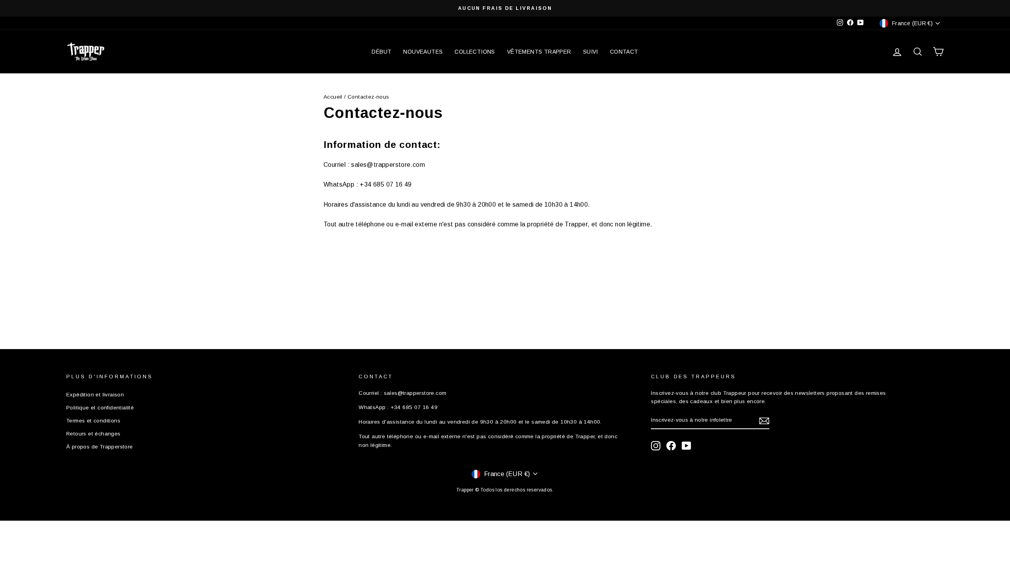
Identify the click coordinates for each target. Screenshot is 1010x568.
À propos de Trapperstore (99, 447)
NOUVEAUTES (423, 52)
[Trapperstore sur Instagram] (655, 445)
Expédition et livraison (95, 395)
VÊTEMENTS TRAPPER (539, 52)
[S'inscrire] (764, 420)
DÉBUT (381, 52)
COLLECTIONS (474, 52)
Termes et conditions (93, 421)
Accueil (333, 97)
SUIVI (590, 52)
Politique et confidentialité (100, 408)
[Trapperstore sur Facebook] (671, 445)
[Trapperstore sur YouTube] (686, 445)
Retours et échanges (93, 434)
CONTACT (624, 52)
